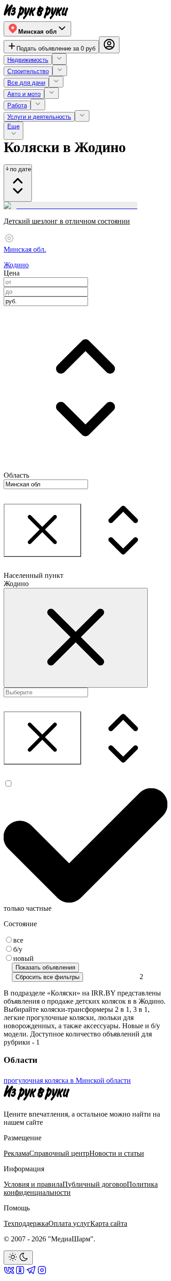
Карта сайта (108, 1223)
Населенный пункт (33, 575)
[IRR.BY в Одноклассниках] (20, 1273)
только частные (28, 908)
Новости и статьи (116, 1153)
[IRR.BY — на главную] (36, 12)
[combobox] (46, 301)
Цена (12, 273)
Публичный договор (94, 1184)
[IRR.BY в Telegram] (31, 1273)
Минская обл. (25, 249)
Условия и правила (33, 1184)
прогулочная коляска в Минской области (67, 1080)
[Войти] (109, 45)
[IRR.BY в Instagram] (41, 1273)
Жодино (16, 265)
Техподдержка (26, 1223)
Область (16, 475)
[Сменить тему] (18, 1257)
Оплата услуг (69, 1223)
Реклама (16, 1153)
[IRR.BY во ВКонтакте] (9, 1273)
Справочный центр (59, 1153)
